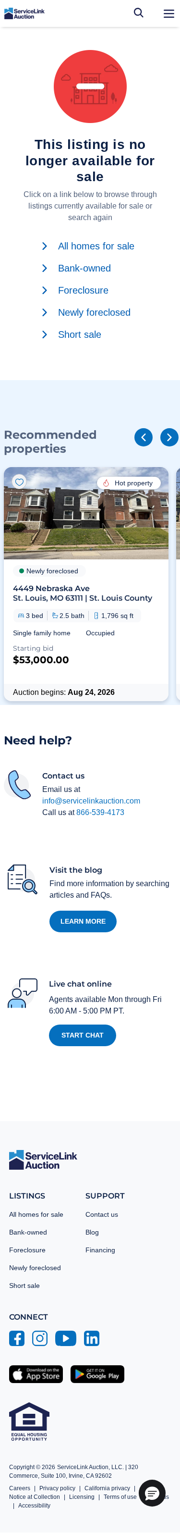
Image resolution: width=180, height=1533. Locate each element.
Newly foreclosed (35, 1268)
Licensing (82, 1497)
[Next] (169, 437)
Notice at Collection (34, 1497)
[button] (86, 584)
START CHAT (82, 1035)
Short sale (24, 1285)
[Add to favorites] (19, 481)
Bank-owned (28, 1232)
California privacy (107, 1488)
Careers (19, 1488)
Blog (92, 1232)
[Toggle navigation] (169, 13)
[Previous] (143, 437)
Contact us (101, 1214)
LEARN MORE (83, 921)
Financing (100, 1250)
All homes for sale (36, 1214)
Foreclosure (27, 1250)
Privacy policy (57, 1488)
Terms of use (120, 1497)
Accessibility (34, 1505)
